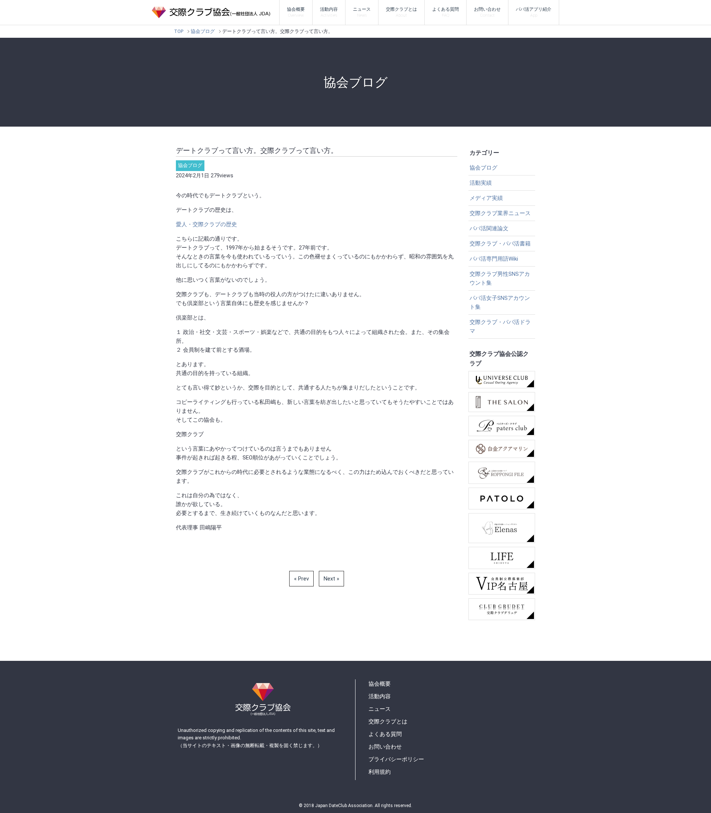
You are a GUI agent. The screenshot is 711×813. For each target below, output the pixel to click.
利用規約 (379, 772)
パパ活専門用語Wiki (494, 258)
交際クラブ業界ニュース (500, 213)
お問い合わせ (487, 12)
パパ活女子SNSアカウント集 (500, 302)
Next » (331, 578)
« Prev (301, 578)
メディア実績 (486, 198)
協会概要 (296, 12)
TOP (178, 31)
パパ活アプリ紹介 (533, 12)
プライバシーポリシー (396, 759)
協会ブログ (203, 31)
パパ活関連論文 (489, 228)
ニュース (362, 12)
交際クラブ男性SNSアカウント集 (500, 278)
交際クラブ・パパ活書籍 (500, 243)
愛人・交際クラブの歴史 (206, 224)
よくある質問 (445, 12)
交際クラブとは (401, 12)
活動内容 (329, 12)
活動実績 (481, 183)
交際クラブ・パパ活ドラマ (500, 326)
